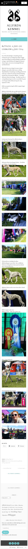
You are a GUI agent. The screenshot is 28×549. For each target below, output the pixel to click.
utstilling (3, 462)
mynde (15, 461)
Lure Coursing (18, 507)
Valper (20, 512)
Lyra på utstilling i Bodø (7, 468)
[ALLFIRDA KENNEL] (12, 543)
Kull (11, 507)
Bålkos (16, 505)
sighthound (20, 461)
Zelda (9, 462)
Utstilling (7, 459)
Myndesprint (5, 509)
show (17, 461)
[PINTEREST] (18, 543)
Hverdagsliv (5, 507)
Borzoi (12, 505)
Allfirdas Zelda (7, 461)
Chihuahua (20, 505)
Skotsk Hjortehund (18, 509)
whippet (6, 462)
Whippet (10, 459)
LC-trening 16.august (21, 468)
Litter (13, 507)
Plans (9, 509)
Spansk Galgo (5, 512)
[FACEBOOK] (10, 543)
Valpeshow (5, 515)
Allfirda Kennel (14, 473)
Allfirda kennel (14, 27)
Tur (9, 512)
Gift (24, 2)
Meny (14, 39)
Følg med (5, 532)
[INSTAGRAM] (15, 543)
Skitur (12, 509)
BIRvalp (11, 461)
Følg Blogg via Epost (14, 520)
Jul (8, 507)
